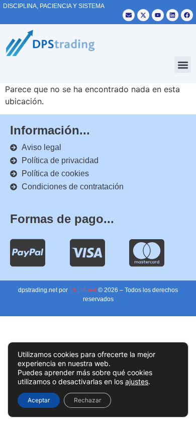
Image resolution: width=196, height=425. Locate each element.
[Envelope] (129, 15)
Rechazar (87, 400)
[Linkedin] (172, 15)
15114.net (82, 290)
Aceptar (39, 400)
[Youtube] (158, 15)
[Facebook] (187, 15)
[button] (182, 64)
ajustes (136, 381)
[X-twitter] (143, 15)
